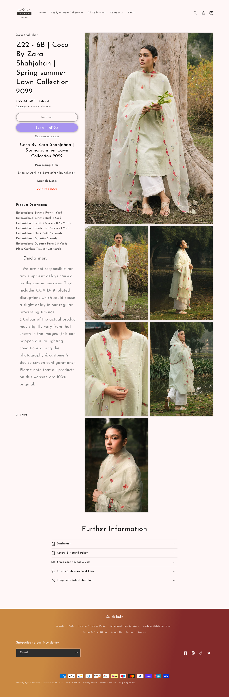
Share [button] (23, 415)
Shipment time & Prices (124, 626)
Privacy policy (90, 683)
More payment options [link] (47, 136)
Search (60, 626)
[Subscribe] (76, 653)
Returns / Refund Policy (92, 626)
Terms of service (108, 683)
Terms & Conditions (95, 632)
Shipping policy (127, 683)
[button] (195, 13)
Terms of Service (136, 632)
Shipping (21, 107)
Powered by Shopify (53, 683)
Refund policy (73, 683)
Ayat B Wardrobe (33, 683)
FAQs (70, 626)
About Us (116, 632)
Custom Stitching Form (156, 626)
